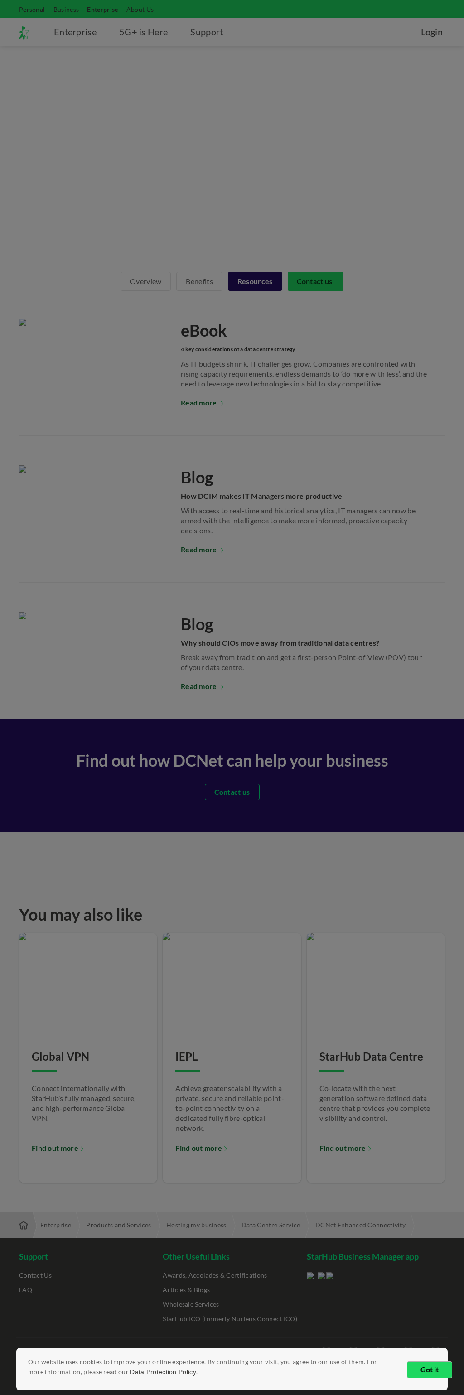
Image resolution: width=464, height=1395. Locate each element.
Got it (429, 1369)
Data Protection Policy (163, 1372)
